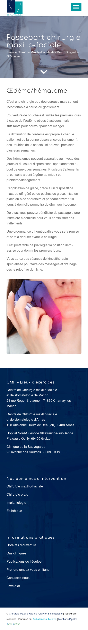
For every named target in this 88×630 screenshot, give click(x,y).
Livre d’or (13, 585)
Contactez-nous (18, 577)
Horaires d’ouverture (21, 545)
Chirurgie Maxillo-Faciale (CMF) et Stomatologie (36, 613)
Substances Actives (44, 619)
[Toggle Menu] (76, 7)
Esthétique (14, 510)
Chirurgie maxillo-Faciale (25, 486)
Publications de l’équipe (24, 561)
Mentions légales (67, 619)
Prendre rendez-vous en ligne (28, 569)
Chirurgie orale (17, 494)
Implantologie (16, 502)
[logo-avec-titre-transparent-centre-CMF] (36, 8)
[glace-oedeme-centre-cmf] (44, 316)
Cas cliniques (16, 553)
